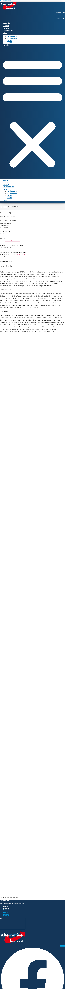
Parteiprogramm (12, 36)
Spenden (9, 40)
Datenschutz (6, 908)
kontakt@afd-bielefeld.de (12, 241)
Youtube (9, 43)
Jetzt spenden (61, 18)
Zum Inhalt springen (5, 0)
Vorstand (6, 25)
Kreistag (6, 28)
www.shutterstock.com (17, 254)
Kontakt (6, 45)
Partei (5, 32)
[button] (32, 112)
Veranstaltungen (8, 30)
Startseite (6, 23)
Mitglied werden (60, 12)
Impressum (6, 909)
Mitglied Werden (12, 38)
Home (9, 206)
